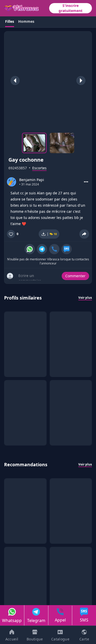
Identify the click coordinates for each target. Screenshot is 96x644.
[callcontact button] (54, 249)
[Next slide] (81, 80)
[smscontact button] (66, 249)
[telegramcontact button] (42, 249)
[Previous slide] (15, 80)
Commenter (75, 275)
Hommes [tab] (26, 21)
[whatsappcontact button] (30, 249)
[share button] (84, 234)
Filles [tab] (9, 21)
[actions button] (86, 182)
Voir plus (85, 298)
